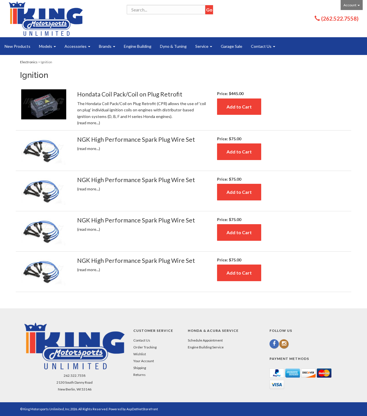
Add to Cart (239, 106)
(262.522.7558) (339, 18)
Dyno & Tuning (173, 46)
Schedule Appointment (205, 340)
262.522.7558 (74, 375)
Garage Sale (231, 46)
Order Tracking (145, 347)
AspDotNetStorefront (142, 409)
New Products (17, 46)
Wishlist (139, 354)
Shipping (139, 368)
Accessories (76, 46)
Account (350, 5)
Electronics (29, 62)
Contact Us (261, 46)
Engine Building (137, 46)
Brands (105, 46)
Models (46, 46)
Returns (139, 374)
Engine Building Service (206, 347)
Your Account (143, 361)
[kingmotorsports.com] (46, 18)
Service (202, 46)
